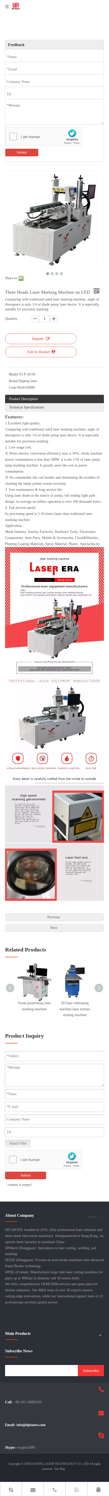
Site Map (59, 1469)
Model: (14, 374)
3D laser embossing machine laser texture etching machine (75, 1009)
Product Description (23, 399)
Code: (13, 387)
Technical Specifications (26, 407)
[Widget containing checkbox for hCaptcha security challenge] (43, 137)
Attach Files (17, 1143)
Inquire (37, 338)
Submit (22, 152)
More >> (95, 1217)
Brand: (14, 381)
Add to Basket (38, 352)
